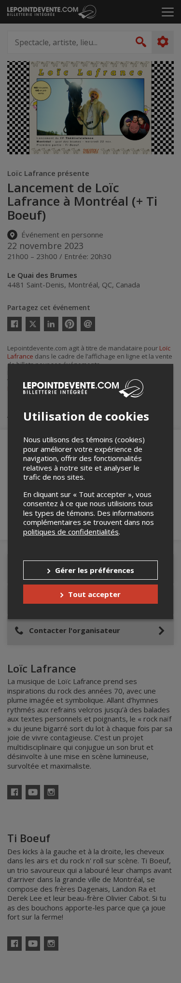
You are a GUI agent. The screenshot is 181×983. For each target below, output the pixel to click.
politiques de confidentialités (71, 531)
